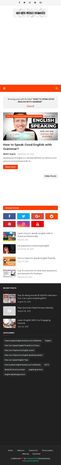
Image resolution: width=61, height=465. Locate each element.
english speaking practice (15, 374)
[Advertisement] (30, 51)
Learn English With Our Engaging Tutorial (34, 321)
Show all (30, 106)
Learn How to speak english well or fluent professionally (35, 235)
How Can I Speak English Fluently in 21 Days (22, 345)
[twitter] (24, 2)
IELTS (47, 364)
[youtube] (37, 224)
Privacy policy (47, 450)
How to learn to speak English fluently (36, 258)
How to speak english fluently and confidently (23, 364)
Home (10, 450)
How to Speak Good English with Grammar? (27, 147)
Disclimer (36, 454)
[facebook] (19, 2)
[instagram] (29, 2)
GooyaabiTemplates (31, 461)
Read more (10, 167)
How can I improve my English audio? (19, 350)
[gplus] (41, 2)
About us (20, 450)
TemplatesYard (32, 458)
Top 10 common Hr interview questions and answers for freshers (37, 272)
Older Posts (50, 176)
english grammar (36, 369)
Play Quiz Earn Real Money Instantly (35, 307)
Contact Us (33, 450)
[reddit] (51, 216)
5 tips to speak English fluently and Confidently (23, 340)
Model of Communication (15, 369)
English (48, 340)
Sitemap (25, 454)
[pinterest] (35, 2)
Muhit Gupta (9, 154)
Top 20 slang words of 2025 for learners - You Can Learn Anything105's (38, 297)
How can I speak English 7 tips (16, 360)
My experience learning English (33, 245)
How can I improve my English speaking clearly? (24, 355)
